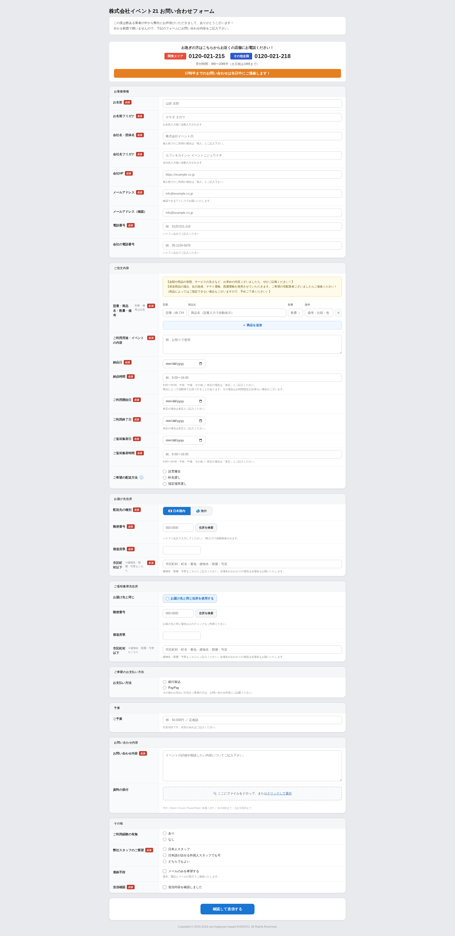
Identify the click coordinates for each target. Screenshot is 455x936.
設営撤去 (174, 471)
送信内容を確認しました (185, 887)
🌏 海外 (201, 511)
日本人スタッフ (179, 849)
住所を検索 (206, 527)
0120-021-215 (207, 56)
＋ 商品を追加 (252, 325)
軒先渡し (174, 477)
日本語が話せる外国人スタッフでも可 (194, 855)
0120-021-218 (273, 56)
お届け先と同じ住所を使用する (192, 598)
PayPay (173, 687)
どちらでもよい (179, 861)
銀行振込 (174, 682)
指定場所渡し (177, 483)
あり (171, 833)
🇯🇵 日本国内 (176, 511)
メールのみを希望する (183, 871)
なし (171, 839)
